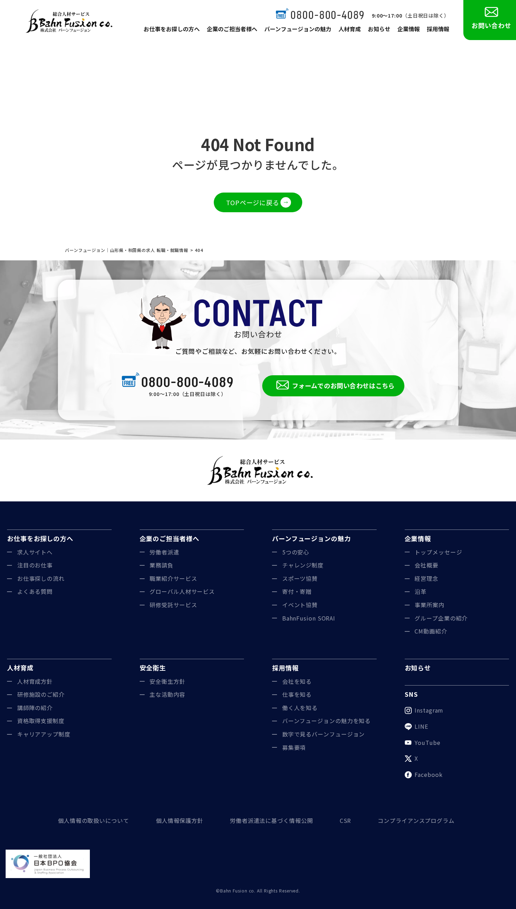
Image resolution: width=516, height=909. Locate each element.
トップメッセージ (438, 552)
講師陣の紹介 (35, 707)
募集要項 (294, 747)
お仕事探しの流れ (41, 578)
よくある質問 (35, 591)
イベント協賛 (300, 604)
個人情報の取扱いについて (93, 820)
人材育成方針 (35, 681)
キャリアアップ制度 (44, 734)
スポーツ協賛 (300, 578)
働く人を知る (300, 707)
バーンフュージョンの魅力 (297, 29)
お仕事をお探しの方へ (172, 29)
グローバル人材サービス (182, 591)
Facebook (428, 774)
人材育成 (349, 29)
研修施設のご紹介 (41, 694)
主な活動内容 (167, 694)
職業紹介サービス (173, 578)
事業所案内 (429, 604)
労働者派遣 (164, 552)
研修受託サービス (173, 604)
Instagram (429, 710)
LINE (421, 726)
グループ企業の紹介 (441, 618)
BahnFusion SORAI (308, 618)
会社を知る (297, 681)
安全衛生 (153, 667)
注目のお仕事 (35, 565)
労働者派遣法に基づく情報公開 (271, 820)
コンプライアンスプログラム (416, 820)
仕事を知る (297, 694)
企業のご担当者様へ (232, 29)
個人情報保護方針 (179, 820)
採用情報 (438, 29)
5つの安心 (296, 552)
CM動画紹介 (431, 631)
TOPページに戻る (252, 202)
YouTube (427, 742)
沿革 (420, 591)
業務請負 (161, 565)
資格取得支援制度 (41, 720)
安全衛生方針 (167, 681)
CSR (345, 820)
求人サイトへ (35, 552)
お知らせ (379, 29)
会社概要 (426, 565)
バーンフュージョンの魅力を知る (326, 720)
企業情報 (408, 29)
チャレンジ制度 (303, 565)
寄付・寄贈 (297, 591)
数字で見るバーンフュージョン (323, 734)
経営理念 (426, 578)
